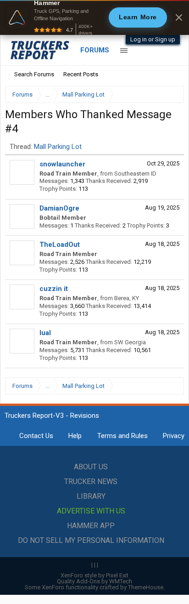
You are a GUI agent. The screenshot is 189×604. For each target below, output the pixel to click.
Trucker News (90, 481)
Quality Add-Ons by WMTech (94, 581)
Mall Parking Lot (58, 146)
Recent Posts (80, 74)
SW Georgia (130, 342)
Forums (94, 50)
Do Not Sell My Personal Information (91, 540)
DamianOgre (59, 208)
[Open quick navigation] (170, 94)
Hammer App (91, 525)
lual (45, 333)
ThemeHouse (145, 587)
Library (91, 496)
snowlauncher (62, 164)
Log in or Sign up (152, 39)
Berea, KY (126, 298)
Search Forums (34, 74)
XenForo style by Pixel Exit (94, 575)
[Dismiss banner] (179, 17)
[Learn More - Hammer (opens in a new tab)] (94, 17)
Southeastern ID (135, 173)
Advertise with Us (91, 511)
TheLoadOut (59, 244)
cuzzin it (53, 289)
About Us (91, 466)
